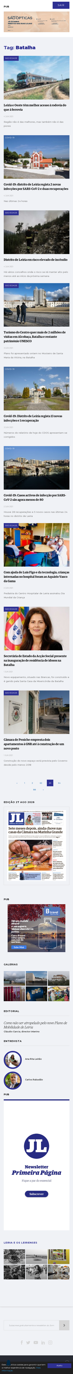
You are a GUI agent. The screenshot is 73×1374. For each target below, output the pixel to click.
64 (59, 783)
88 (34, 789)
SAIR (61, 5)
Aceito (59, 1365)
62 (41, 783)
